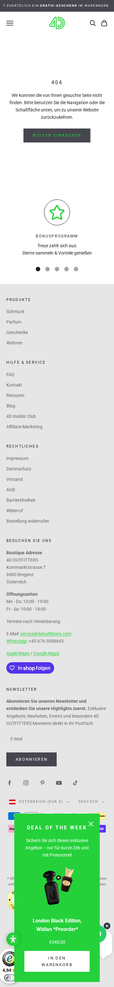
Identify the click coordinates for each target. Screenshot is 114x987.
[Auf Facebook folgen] (9, 782)
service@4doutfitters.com (45, 633)
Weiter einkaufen (57, 135)
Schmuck (15, 311)
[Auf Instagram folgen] (26, 782)
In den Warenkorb (57, 961)
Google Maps (46, 653)
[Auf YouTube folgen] (59, 782)
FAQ (10, 374)
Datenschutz (18, 468)
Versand (14, 479)
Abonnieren (32, 759)
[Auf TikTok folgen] (75, 782)
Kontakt (14, 384)
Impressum (17, 458)
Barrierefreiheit (20, 500)
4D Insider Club (21, 416)
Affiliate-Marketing (24, 426)
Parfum (13, 321)
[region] (57, 228)
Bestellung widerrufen (27, 521)
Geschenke (17, 332)
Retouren (15, 395)
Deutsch (88, 802)
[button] (13, 939)
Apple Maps (17, 653)
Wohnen (14, 342)
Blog (10, 405)
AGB (10, 489)
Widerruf (14, 510)
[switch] (10, 977)
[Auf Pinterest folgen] (42, 782)
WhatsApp (16, 641)
